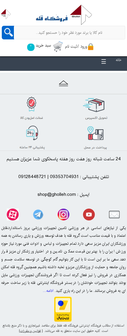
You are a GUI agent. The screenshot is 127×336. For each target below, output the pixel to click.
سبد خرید (40, 45)
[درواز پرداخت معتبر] (63, 320)
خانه (118, 60)
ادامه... (48, 290)
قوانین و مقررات (30, 331)
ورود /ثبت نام (76, 46)
